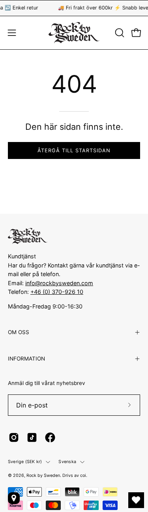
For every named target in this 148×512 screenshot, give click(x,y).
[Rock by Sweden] (74, 32)
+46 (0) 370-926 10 (56, 291)
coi (83, 475)
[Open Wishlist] (136, 500)
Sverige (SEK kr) (25, 461)
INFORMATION (26, 358)
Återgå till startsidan (73, 150)
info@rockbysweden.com (59, 283)
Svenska (67, 461)
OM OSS (18, 332)
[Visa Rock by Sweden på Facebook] (50, 437)
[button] (118, 32)
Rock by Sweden (43, 475)
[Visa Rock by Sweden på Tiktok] (32, 437)
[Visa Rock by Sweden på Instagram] (14, 437)
